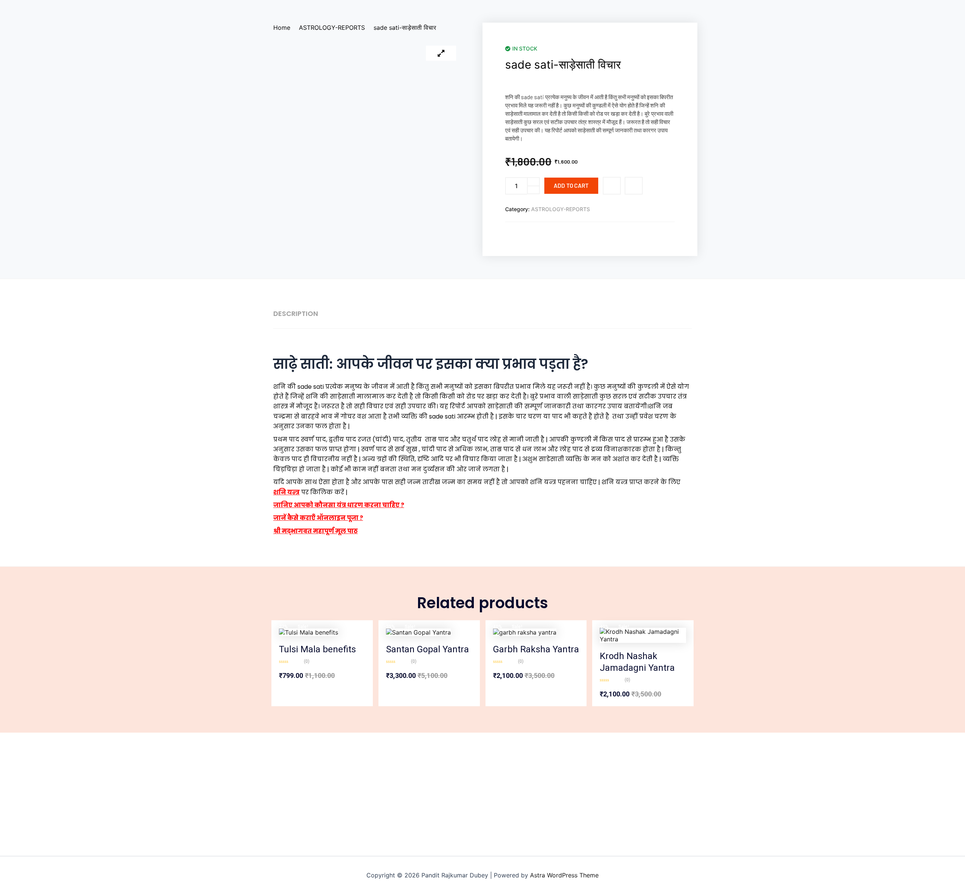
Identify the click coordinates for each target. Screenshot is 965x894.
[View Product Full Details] (308, 631)
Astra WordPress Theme (564, 875)
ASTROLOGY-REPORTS (332, 27)
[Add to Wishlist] (612, 186)
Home (281, 27)
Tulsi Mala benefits (317, 649)
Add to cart (571, 185)
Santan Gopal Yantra (427, 649)
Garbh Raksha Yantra (536, 649)
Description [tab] (295, 313)
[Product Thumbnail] (441, 53)
